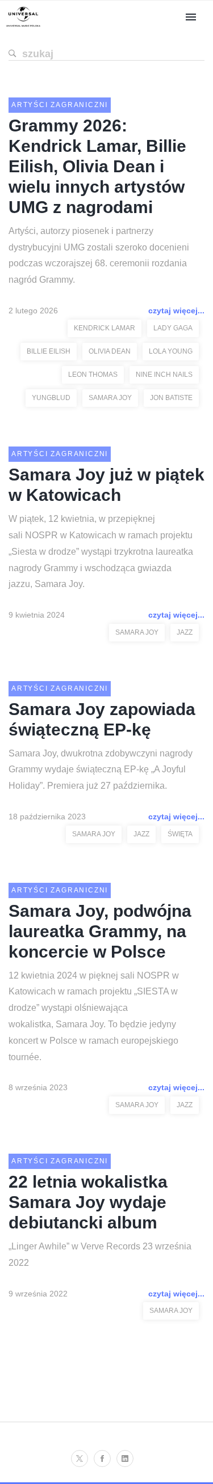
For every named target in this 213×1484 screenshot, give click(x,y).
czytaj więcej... (176, 310)
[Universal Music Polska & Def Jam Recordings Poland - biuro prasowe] (23, 27)
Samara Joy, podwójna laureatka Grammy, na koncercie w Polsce (100, 931)
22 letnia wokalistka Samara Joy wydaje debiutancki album (88, 1202)
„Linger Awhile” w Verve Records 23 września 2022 (100, 1254)
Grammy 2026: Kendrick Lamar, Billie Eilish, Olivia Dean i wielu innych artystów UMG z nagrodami (97, 166)
